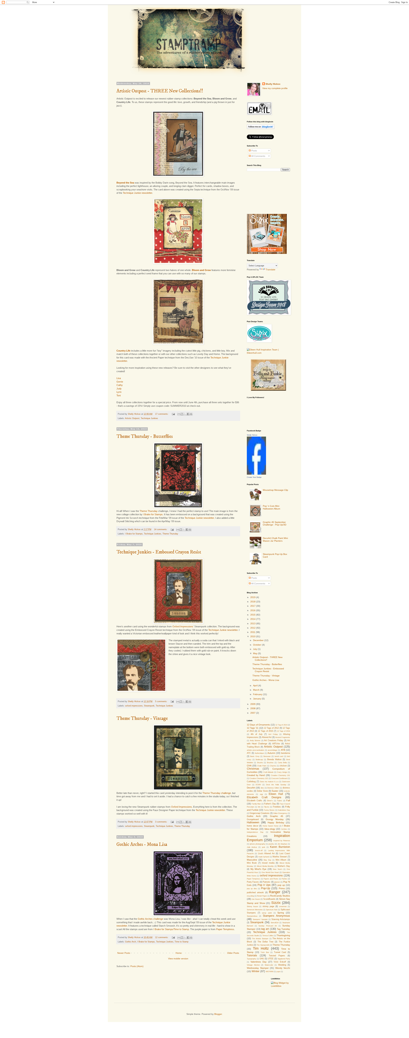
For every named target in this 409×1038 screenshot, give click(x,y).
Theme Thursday (149, 511)
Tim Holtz (261, 948)
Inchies (284, 829)
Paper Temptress (225, 929)
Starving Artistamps (280, 919)
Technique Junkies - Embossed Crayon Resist (158, 552)
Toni (118, 395)
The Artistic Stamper (260, 939)
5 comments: (161, 701)
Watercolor (269, 965)
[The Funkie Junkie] (268, 390)
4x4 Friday (273, 734)
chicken (283, 766)
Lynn (118, 392)
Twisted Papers (277, 956)
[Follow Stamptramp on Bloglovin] (260, 128)
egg (261, 794)
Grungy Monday (275, 819)
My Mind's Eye (258, 869)
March (256, 690)
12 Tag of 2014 (281, 725)
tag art (265, 928)
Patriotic (266, 882)
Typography (251, 959)
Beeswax (267, 756)
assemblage (272, 750)
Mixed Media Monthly (265, 866)
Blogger (218, 1014)
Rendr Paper (262, 896)
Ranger (274, 892)
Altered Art (267, 737)
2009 (253, 704)
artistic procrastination (255, 750)
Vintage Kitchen (253, 965)
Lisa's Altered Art (266, 853)
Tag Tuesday (283, 929)
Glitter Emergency (280, 813)
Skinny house (252, 906)
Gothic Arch (130, 942)
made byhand (263, 857)
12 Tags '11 (252, 728)
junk (263, 847)
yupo (278, 971)
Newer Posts (123, 953)
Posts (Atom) (136, 966)
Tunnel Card (280, 952)
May (255, 653)
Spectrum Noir (271, 910)
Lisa (118, 378)
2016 (253, 610)
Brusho (260, 763)
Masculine (252, 859)
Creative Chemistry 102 (259, 778)
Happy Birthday (276, 822)
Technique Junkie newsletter (137, 193)
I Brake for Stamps (153, 514)
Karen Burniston (280, 846)
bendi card (279, 756)
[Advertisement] (263, 192)
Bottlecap (259, 759)
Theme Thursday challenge (216, 793)
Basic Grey (254, 756)
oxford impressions (134, 706)
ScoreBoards (269, 899)
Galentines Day (284, 810)
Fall (288, 800)
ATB (283, 750)
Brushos (270, 763)
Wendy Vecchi (282, 968)
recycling (250, 896)
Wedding (282, 965)
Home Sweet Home (270, 826)
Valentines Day (258, 961)
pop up (281, 885)
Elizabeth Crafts (254, 800)
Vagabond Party (284, 959)
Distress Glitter (273, 788)
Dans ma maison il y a (269, 782)
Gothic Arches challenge (150, 918)
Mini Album (281, 860)
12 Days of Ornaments (258, 724)
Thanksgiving (283, 935)
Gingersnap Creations (260, 813)
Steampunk (149, 706)
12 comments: (162, 937)
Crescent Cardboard (279, 778)
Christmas (253, 768)
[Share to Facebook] (188, 414)
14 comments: (161, 529)
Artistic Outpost (132, 418)
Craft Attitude (268, 772)
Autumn (271, 753)
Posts (254, 150)
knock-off (258, 850)
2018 (253, 601)
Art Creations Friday (273, 740)
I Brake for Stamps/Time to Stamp (171, 929)
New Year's (277, 869)
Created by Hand (256, 775)
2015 (253, 614)
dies (262, 788)
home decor (252, 826)
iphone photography (257, 844)
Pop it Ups (264, 884)
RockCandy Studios (280, 895)
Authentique (259, 753)
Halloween (253, 822)
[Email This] (179, 414)
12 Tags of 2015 (265, 731)
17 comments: (162, 414)
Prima (282, 888)
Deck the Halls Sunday (276, 785)
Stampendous (252, 916)
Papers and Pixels (271, 879)
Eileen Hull (276, 793)
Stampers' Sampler (260, 919)
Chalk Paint (261, 766)
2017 (253, 606)
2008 (253, 708)
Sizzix (276, 903)
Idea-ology (269, 829)
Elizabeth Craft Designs (264, 797)
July (255, 649)
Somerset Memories (255, 910)
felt (259, 807)
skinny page (268, 906)
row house (256, 899)
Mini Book (252, 863)
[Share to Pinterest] (191, 414)
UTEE (271, 959)
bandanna (285, 753)
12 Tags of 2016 (283, 731)
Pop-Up (265, 888)
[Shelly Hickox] (256, 474)
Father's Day (270, 804)
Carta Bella (282, 763)
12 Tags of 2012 (271, 728)
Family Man (256, 804)
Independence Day (255, 832)
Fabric (279, 801)
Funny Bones (269, 810)
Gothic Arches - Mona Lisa (141, 844)
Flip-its (266, 807)
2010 (253, 636)
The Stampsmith (263, 945)
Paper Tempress (253, 879)
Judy (119, 388)
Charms (273, 766)
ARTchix (276, 744)
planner (277, 882)
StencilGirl (274, 923)
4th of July (257, 734)
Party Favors (253, 882)
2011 (253, 632)
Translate (270, 269)
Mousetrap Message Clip (275, 490)
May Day (267, 860)
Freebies (277, 807)
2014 (253, 619)
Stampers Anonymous (276, 915)
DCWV (258, 785)
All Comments (258, 156)
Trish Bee (265, 952)
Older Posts (233, 953)
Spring (280, 912)
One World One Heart (270, 872)
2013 (253, 623)
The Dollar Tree (266, 942)
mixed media (268, 863)
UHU (262, 959)
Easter (275, 791)
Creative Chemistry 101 (280, 775)
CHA (249, 765)
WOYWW (269, 971)
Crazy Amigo (282, 772)
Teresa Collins (267, 935)
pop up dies (252, 888)
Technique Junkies (149, 418)
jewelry (271, 844)
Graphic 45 (276, 816)
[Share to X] (185, 414)
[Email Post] (173, 414)
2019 (253, 597)
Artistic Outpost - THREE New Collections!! (159, 91)
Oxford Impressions (182, 626)
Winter (255, 971)
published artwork (255, 892)
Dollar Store (262, 791)
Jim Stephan (282, 844)
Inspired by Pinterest (281, 841)
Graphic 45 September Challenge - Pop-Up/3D (274, 523)
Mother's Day (284, 866)
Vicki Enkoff (280, 962)
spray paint (267, 913)
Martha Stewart (280, 857)
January (257, 698)
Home (179, 953)
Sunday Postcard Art (268, 926)
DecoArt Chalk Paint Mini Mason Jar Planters (275, 539)
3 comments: (161, 822)
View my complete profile (275, 88)
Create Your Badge (254, 477)
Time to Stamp (181, 942)
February (258, 694)
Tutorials (252, 955)
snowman (283, 906)
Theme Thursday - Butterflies (144, 436)
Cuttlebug (251, 781)
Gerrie (119, 381)
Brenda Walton (274, 759)
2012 (253, 628)
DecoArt (251, 787)
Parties (284, 879)
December (258, 640)
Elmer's (270, 801)
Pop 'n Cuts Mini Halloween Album (271, 507)
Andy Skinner (255, 740)
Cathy (119, 385)
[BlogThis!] (182, 414)
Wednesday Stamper (258, 968)
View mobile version (178, 958)
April (255, 685)
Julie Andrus (252, 847)
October (257, 644)
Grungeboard (253, 819)
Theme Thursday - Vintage (142, 718)
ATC (249, 753)
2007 (253, 713)
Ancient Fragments (282, 737)
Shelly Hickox (273, 84)
